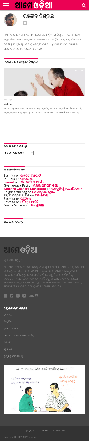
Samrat (9, 182)
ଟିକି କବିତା (41, 195)
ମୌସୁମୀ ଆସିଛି (29, 202)
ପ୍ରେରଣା (26, 179)
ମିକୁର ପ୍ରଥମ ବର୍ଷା (45, 185)
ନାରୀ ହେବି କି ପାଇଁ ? (31, 182)
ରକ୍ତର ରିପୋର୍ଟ (30, 175)
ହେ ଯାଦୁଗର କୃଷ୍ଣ (44, 192)
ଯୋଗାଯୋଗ (59, 430)
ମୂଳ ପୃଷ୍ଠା (29, 430)
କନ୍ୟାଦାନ (37, 205)
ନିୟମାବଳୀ (43, 430)
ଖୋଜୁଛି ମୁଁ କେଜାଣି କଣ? (66, 188)
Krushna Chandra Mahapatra (25, 188)
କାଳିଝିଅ (25, 198)
